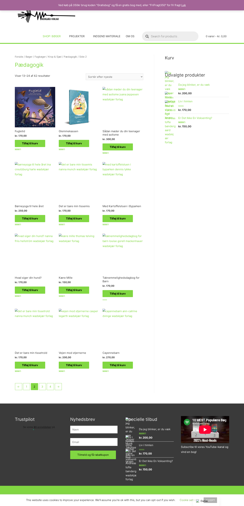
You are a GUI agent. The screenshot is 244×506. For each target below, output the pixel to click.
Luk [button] (183, 5)
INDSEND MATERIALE (106, 36)
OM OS (130, 36)
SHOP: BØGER (52, 36)
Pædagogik (70, 56)
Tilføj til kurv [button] (30, 143)
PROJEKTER (77, 36)
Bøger (29, 56)
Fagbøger (40, 56)
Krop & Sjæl (54, 56)
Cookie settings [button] (189, 500)
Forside (19, 56)
